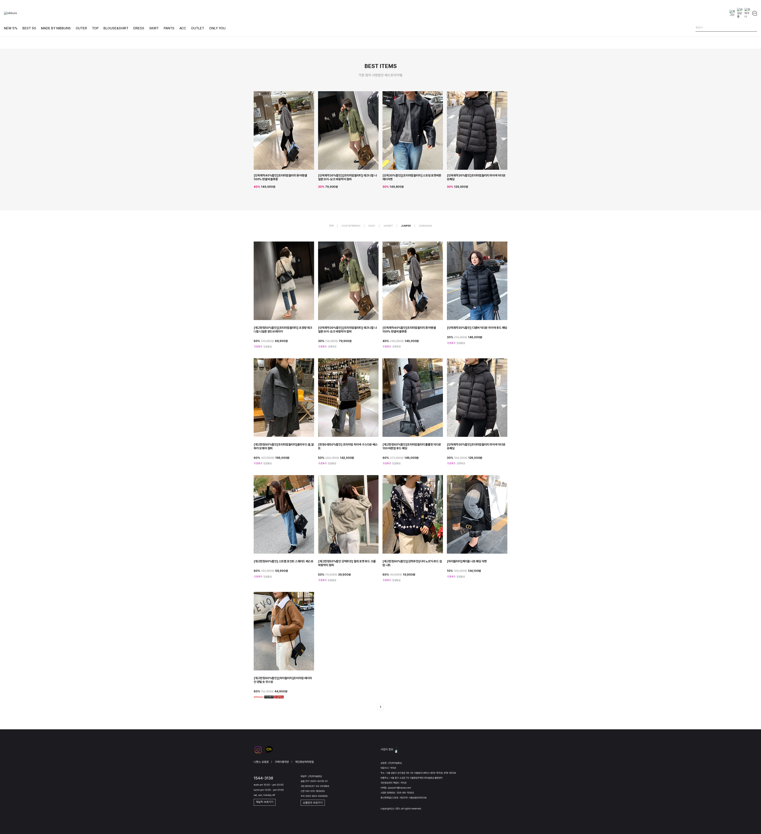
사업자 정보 (386, 749)
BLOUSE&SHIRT (115, 28)
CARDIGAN (425, 225)
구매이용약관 (282, 761)
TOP (95, 28)
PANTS (169, 28)
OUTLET (197, 28)
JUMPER (406, 225)
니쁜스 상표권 (261, 761)
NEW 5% (10, 28)
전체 (331, 225)
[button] (516, 128)
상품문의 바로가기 (313, 802)
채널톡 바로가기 (264, 801)
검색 (754, 28)
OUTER (81, 28)
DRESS (138, 28)
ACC (182, 28)
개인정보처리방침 (304, 761)
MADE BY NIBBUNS (56, 28)
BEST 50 (29, 28)
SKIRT (154, 28)
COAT (371, 225)
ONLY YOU (217, 28)
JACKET (388, 225)
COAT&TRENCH (350, 225)
